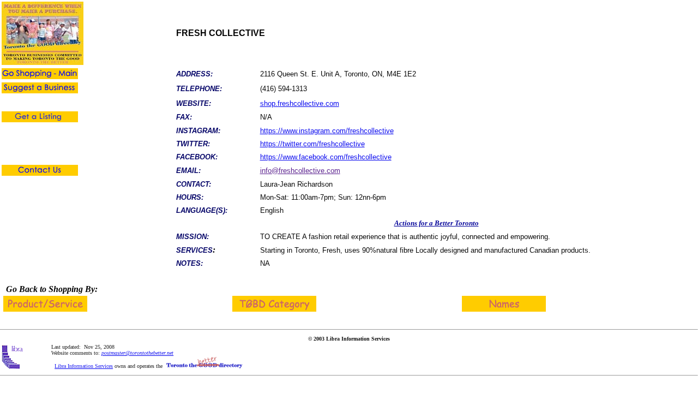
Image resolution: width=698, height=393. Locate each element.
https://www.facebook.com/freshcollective (326, 157)
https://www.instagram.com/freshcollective (327, 131)
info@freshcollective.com (300, 170)
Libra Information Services (84, 366)
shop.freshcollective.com (299, 103)
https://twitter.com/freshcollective (312, 144)
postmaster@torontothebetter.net (137, 353)
